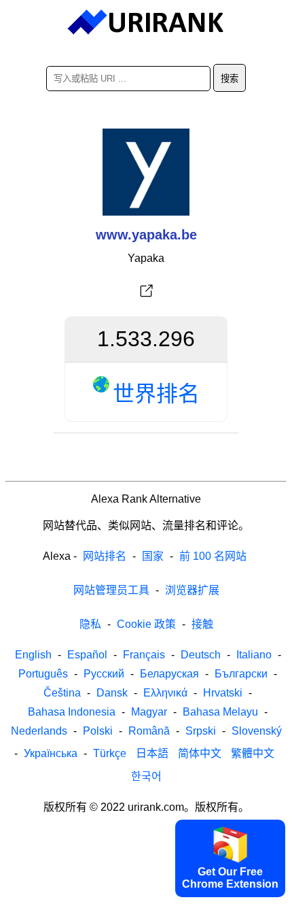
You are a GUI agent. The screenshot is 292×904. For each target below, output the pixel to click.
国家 (153, 556)
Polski (98, 731)
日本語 (152, 753)
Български (241, 674)
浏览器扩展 (192, 590)
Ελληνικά (165, 693)
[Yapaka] (146, 291)
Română (149, 731)
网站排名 (104, 556)
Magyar (149, 712)
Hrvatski (222, 693)
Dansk (112, 693)
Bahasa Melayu (220, 712)
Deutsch (201, 654)
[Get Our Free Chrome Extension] (146, 892)
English (33, 654)
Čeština (62, 693)
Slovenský (257, 731)
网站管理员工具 (111, 590)
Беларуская (169, 674)
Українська (50, 753)
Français (144, 654)
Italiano (254, 654)
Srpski (200, 731)
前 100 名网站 (213, 556)
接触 (202, 624)
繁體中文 (252, 753)
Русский (104, 674)
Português (43, 674)
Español (87, 654)
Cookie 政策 (146, 624)
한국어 (146, 776)
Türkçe (109, 753)
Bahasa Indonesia (71, 712)
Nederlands (39, 731)
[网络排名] (146, 22)
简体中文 (199, 753)
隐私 (90, 624)
